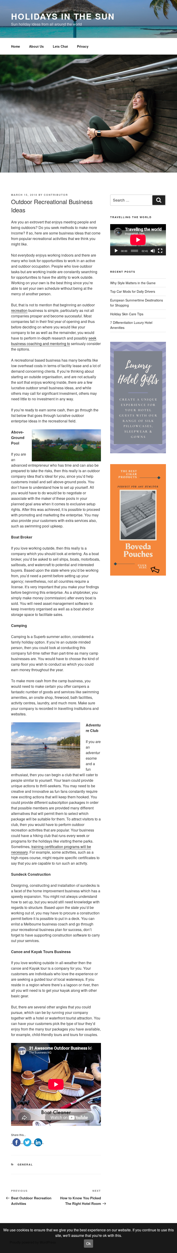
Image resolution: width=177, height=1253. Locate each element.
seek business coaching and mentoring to (53, 340)
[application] (138, 239)
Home (15, 46)
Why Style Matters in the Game (133, 283)
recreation (19, 310)
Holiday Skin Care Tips (126, 314)
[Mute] (152, 251)
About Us (36, 46)
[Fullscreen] (160, 251)
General (25, 1164)
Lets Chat (60, 46)
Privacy (82, 46)
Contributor (56, 194)
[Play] (116, 251)
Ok (88, 1243)
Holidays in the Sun (63, 16)
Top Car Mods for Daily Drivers (132, 291)
